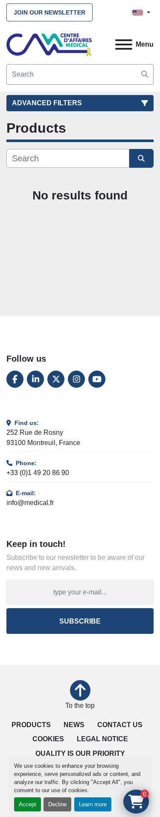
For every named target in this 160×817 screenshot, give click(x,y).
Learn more (93, 804)
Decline (57, 804)
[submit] (145, 74)
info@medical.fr (30, 502)
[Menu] (123, 44)
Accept (27, 804)
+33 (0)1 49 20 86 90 (37, 472)
